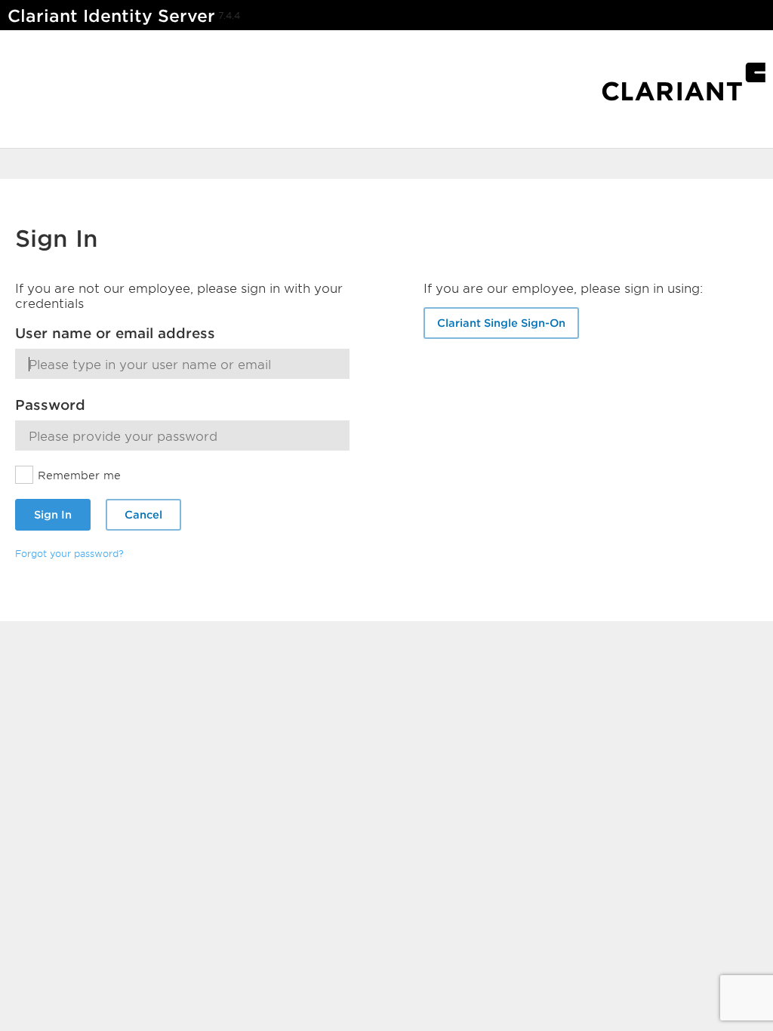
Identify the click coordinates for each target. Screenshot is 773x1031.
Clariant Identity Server (111, 15)
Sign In (53, 514)
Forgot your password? (69, 553)
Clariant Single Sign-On (501, 322)
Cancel (143, 514)
